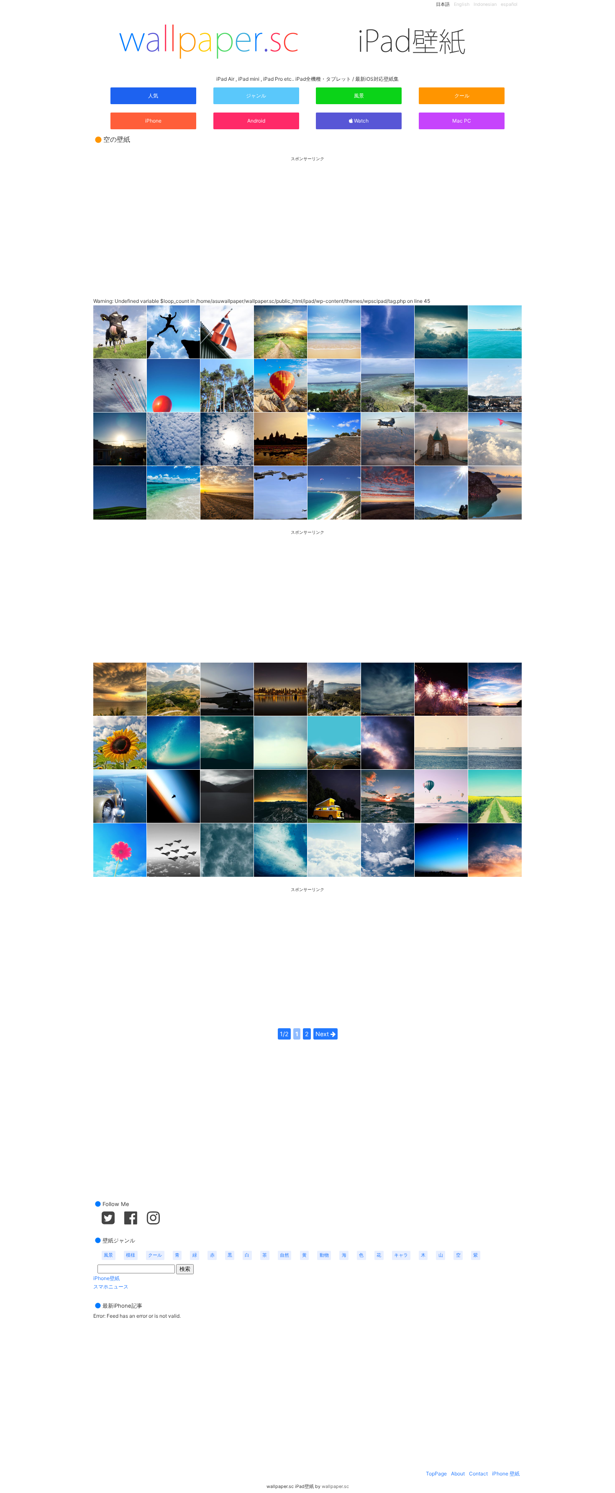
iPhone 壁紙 (506, 1473)
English (461, 4)
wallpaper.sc (335, 1486)
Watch (361, 121)
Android (256, 121)
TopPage (436, 1473)
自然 (284, 1255)
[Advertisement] (307, 219)
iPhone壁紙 (106, 1278)
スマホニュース (110, 1286)
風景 (359, 95)
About (458, 1473)
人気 (153, 95)
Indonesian (485, 4)
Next (323, 1033)
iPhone (153, 121)
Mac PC (461, 121)
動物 (324, 1255)
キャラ (401, 1255)
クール (461, 95)
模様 (130, 1255)
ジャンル (256, 95)
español (509, 4)
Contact (478, 1473)
